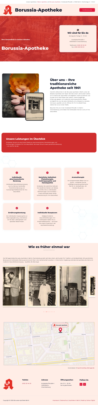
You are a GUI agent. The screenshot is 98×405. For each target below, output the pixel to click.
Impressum (56, 400)
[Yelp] (84, 384)
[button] (87, 10)
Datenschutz (64, 400)
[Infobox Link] (17, 182)
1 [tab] (43, 312)
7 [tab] (53, 312)
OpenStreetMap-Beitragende (85, 368)
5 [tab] (50, 312)
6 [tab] (51, 312)
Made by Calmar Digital (88, 400)
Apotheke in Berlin (74, 400)
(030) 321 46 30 (81, 45)
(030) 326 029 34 (79, 47)
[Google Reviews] (81, 384)
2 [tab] (45, 312)
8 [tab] (54, 312)
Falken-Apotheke (42, 2)
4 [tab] (48, 312)
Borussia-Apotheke (55, 2)
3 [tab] (46, 312)
